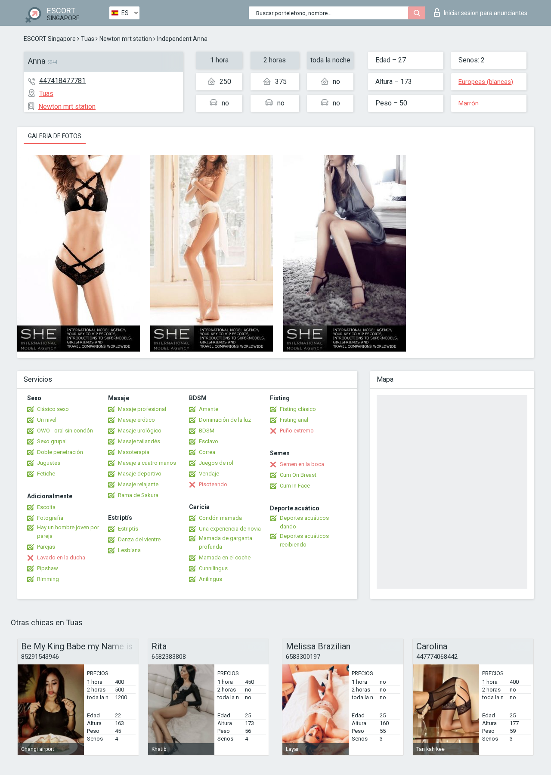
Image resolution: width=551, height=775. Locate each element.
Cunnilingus (213, 568)
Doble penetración (60, 452)
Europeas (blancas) (485, 82)
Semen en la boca (302, 464)
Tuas (87, 38)
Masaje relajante (138, 484)
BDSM (206, 430)
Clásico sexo (53, 409)
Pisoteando (213, 484)
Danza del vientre (139, 539)
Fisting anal (294, 420)
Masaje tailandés (139, 441)
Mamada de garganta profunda (225, 542)
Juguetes (48, 463)
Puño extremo (297, 430)
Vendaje (209, 473)
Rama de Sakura (138, 495)
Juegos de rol (216, 463)
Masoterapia (133, 452)
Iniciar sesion (485, 12)
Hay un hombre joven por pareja (68, 531)
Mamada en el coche (225, 557)
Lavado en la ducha (61, 557)
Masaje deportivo (139, 473)
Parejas (46, 546)
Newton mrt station (125, 38)
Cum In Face (295, 485)
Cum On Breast (298, 475)
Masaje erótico (136, 420)
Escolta (46, 507)
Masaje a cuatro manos (147, 463)
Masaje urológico (139, 430)
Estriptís (128, 528)
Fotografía (50, 518)
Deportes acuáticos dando (304, 522)
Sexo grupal (52, 441)
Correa (207, 452)
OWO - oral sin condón (65, 430)
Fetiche (46, 473)
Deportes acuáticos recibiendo (304, 540)
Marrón (468, 103)
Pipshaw (47, 568)
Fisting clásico (298, 409)
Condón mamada (220, 518)
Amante (208, 409)
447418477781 (62, 81)
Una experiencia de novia (230, 528)
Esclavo (208, 441)
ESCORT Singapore (50, 38)
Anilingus (210, 579)
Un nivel (46, 420)
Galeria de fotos (54, 136)
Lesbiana (129, 550)
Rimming (48, 579)
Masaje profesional (142, 409)
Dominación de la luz (225, 420)
